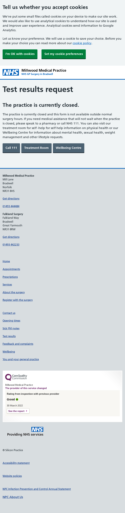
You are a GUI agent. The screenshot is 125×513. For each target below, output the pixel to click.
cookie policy (82, 43)
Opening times (11, 320)
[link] (11, 147)
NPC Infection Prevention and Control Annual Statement (37, 489)
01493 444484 (11, 206)
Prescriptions (10, 277)
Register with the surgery (18, 300)
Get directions (11, 198)
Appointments (11, 269)
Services (7, 284)
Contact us (9, 313)
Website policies (12, 476)
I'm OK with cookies (20, 54)
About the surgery (14, 292)
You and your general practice (21, 359)
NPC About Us (13, 497)
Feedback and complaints (18, 343)
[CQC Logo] (16, 380)
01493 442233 (11, 244)
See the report (16, 411)
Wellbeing (9, 351)
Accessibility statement (16, 463)
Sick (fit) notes (11, 328)
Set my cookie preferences (63, 54)
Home (6, 261)
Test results (9, 336)
